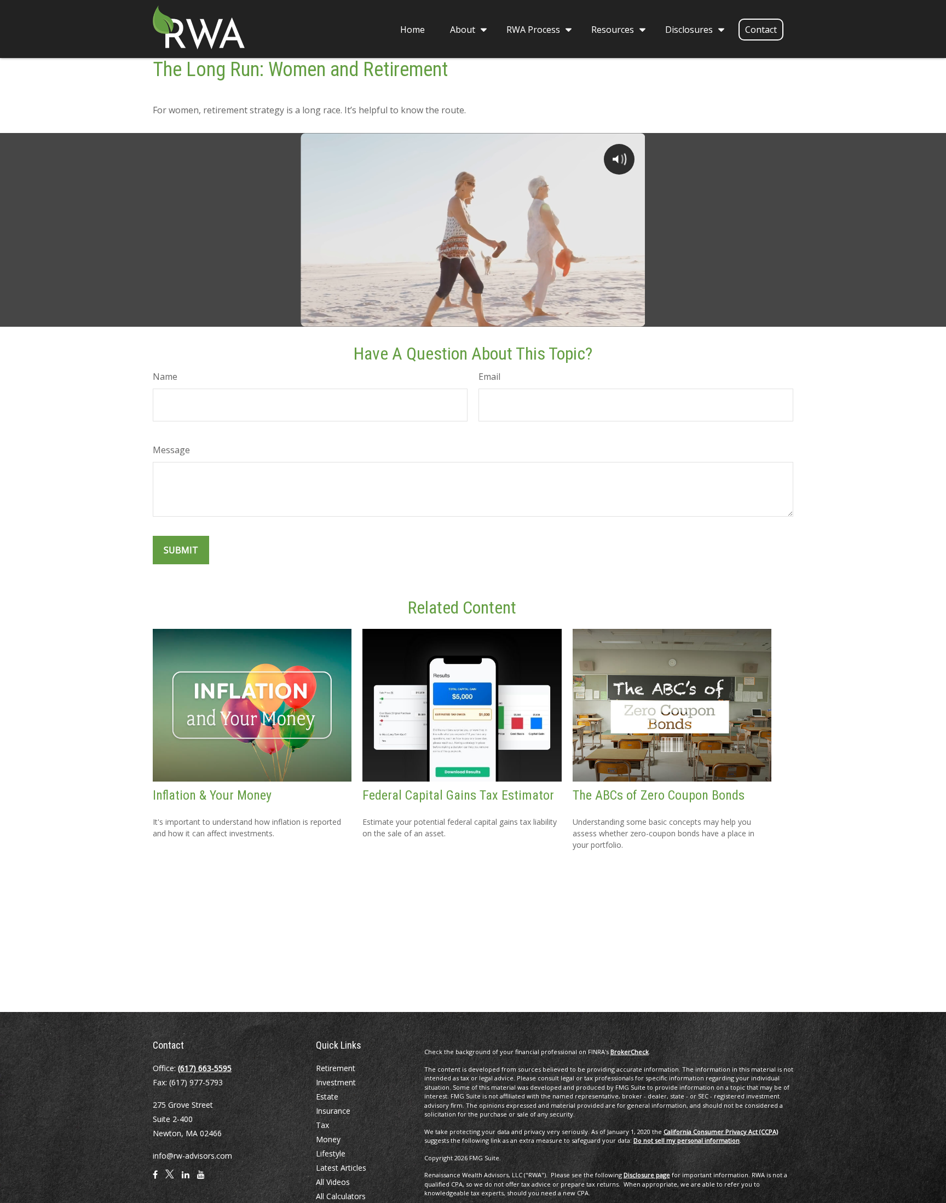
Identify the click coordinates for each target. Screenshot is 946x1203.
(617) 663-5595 (205, 1068)
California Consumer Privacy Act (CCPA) (721, 1131)
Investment (336, 1082)
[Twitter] (169, 1178)
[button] (412, 29)
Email (489, 377)
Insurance (333, 1111)
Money (328, 1139)
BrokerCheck (629, 1052)
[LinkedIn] (185, 1178)
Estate (327, 1096)
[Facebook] (155, 1178)
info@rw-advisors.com (192, 1155)
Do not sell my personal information (686, 1140)
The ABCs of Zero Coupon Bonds (659, 795)
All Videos (333, 1182)
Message (171, 450)
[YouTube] (201, 1178)
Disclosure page (647, 1175)
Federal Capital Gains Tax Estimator (458, 795)
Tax (322, 1125)
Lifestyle (330, 1153)
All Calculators (341, 1196)
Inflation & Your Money (212, 795)
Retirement (335, 1068)
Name (165, 377)
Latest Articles (341, 1167)
